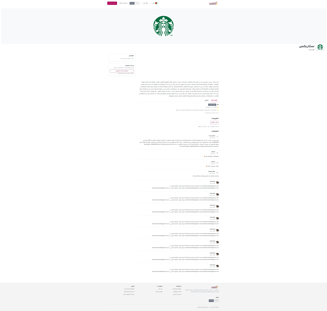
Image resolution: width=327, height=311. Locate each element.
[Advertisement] (178, 67)
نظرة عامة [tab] (214, 100)
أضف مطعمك (177, 291)
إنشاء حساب (112, 3)
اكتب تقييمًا (214, 122)
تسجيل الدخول (123, 3)
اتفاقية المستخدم (129, 289)
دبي (211, 107)
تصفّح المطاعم (177, 289)
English (137, 3)
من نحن (160, 289)
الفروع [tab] (206, 100)
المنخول (208, 107)
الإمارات (215, 107)
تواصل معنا (159, 291)
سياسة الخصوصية (129, 291)
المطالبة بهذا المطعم (122, 71)
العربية (132, 3)
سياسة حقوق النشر (128, 294)
